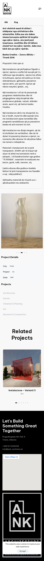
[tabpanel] (22, 107)
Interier (6, 298)
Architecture (9, 293)
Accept (23, 551)
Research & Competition (14, 314)
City (8, 266)
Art (4, 309)
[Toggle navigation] (35, 8)
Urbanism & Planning (12, 304)
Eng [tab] (16, 22)
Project (8, 272)
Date (8, 277)
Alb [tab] (6, 22)
